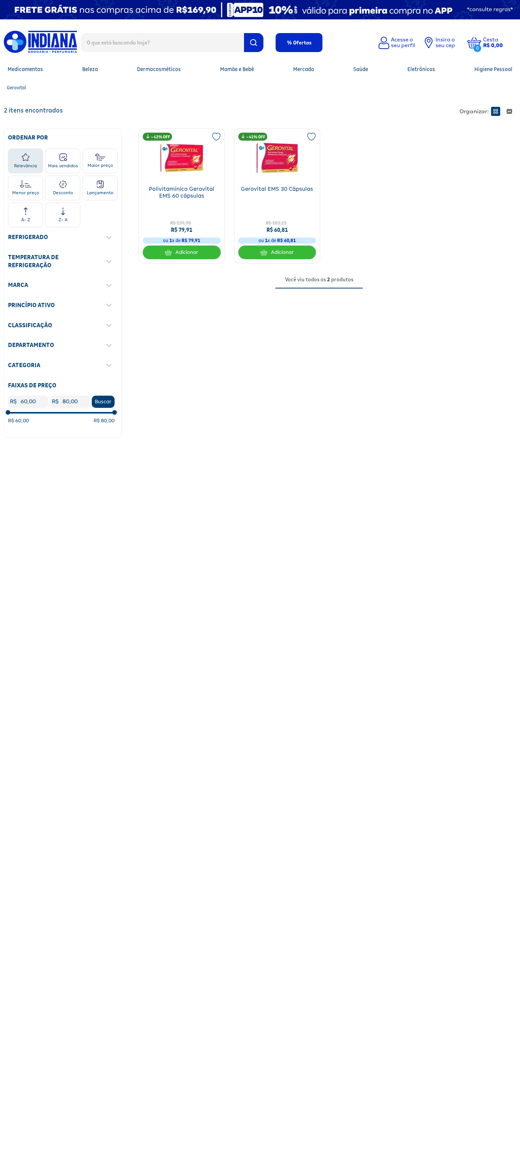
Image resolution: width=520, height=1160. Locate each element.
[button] (498, 42)
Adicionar (186, 252)
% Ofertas (299, 43)
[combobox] (172, 42)
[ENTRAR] (395, 42)
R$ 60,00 (18, 420)
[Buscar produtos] (253, 42)
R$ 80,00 (104, 420)
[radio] (495, 111)
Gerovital (16, 87)
